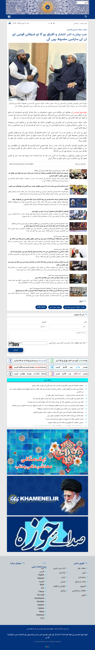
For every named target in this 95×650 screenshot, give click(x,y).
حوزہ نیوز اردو (55, 307)
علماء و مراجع (80, 581)
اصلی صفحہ (83, 23)
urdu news (41, 307)
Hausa (41, 611)
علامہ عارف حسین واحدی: (77, 29)
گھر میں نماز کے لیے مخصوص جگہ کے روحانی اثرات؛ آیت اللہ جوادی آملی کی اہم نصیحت (55, 402)
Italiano (41, 608)
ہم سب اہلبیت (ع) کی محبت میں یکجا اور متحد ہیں (51, 278)
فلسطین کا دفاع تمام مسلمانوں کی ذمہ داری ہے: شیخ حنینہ (50, 211)
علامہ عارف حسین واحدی (75, 307)
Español (41, 605)
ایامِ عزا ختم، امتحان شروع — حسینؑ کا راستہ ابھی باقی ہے (64, 395)
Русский (40, 595)
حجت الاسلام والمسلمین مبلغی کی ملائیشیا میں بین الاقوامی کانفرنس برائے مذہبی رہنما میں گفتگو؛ (40, 224)
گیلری (84, 595)
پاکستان (76, 23)
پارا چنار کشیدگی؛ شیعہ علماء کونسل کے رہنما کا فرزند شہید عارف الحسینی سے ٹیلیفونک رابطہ (40, 199)
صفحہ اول (82, 568)
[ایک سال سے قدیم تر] (78, 174)
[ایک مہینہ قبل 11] (78, 227)
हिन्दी (42, 585)
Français (40, 578)
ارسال (16, 350)
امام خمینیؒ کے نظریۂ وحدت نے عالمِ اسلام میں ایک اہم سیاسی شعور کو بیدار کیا (58, 398)
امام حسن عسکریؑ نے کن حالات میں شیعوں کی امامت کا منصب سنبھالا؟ (60, 409)
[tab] (47, 380)
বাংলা (42, 588)
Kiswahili (40, 601)
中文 (42, 618)
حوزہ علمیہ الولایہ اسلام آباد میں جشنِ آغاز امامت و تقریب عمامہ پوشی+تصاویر (58, 412)
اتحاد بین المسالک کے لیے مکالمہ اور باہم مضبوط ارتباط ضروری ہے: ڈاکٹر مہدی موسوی (42, 290)
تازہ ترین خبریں (59, 568)
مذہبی (63, 581)
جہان (63, 577)
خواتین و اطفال (59, 586)
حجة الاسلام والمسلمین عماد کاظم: (58, 275)
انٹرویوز (83, 586)
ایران (84, 572)
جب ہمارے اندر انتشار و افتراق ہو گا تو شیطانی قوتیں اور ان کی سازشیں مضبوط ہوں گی (49, 37)
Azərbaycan (39, 598)
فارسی (41, 571)
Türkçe (41, 591)
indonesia (40, 615)
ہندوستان (82, 577)
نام (86, 322)
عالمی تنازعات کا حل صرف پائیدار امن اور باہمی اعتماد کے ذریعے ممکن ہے (46, 226)
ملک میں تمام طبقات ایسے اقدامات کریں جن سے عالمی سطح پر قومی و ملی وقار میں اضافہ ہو (39, 239)
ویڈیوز (63, 590)
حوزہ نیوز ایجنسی (80, 112)
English (41, 575)
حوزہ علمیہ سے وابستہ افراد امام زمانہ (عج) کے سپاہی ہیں (65, 415)
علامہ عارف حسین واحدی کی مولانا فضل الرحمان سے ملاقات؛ (51, 171)
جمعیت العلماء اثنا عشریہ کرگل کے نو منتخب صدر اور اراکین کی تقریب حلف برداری (57, 385)
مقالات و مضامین (79, 590)
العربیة (41, 581)
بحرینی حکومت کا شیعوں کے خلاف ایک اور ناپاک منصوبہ (65, 422)
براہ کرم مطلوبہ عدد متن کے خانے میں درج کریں (68, 343)
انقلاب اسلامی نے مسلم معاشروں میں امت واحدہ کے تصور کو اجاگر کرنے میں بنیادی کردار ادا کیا (39, 252)
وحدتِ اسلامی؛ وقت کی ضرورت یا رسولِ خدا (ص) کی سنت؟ (64, 419)
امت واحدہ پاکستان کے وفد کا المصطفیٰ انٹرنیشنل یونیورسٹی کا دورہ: (48, 288)
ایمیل (44, 322)
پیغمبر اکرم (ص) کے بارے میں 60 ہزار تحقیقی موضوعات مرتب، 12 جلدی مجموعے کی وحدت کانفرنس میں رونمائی (47, 405)
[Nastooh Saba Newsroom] (47, 647)
